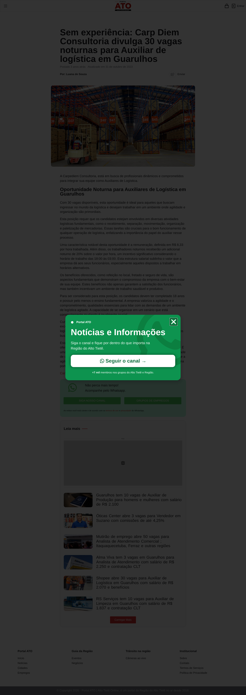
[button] (173, 321)
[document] (123, 347)
